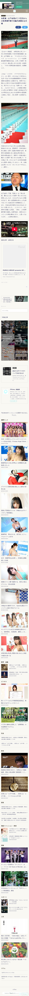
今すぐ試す (19, 6)
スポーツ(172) (4, 282)
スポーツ (3, 15)
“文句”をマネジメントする (8, 972)
